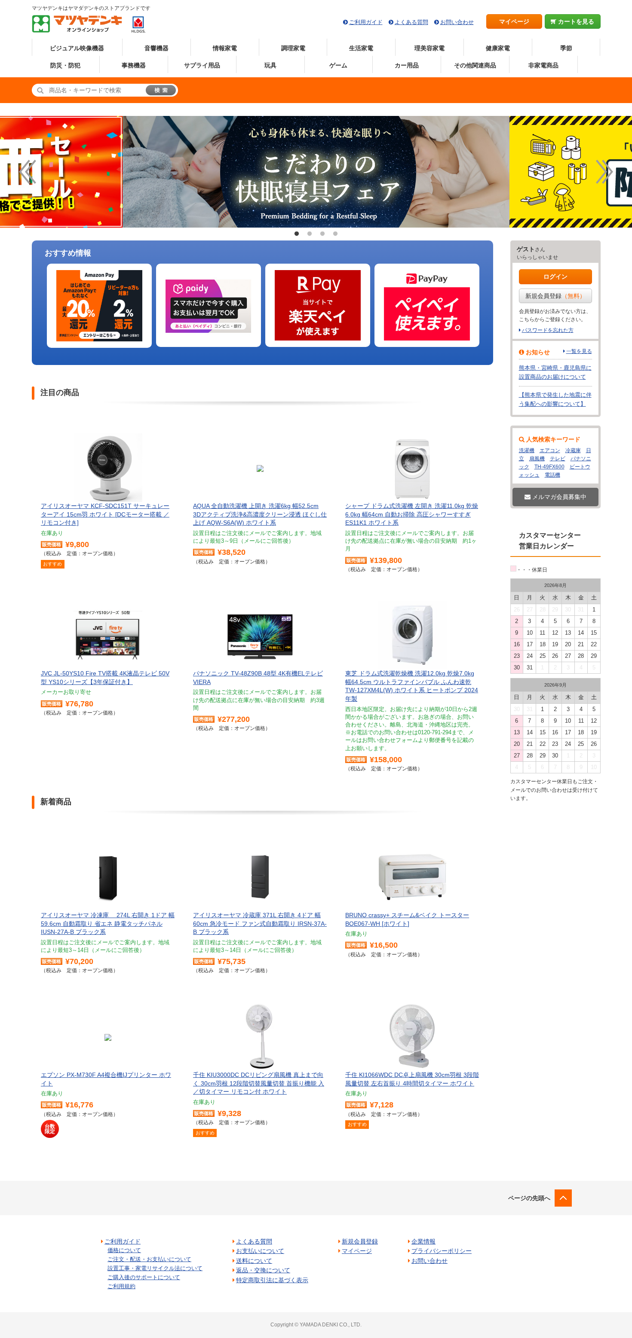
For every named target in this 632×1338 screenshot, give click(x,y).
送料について (254, 1260)
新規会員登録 (555, 295)
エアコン (550, 450)
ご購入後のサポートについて (143, 1277)
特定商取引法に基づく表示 (272, 1280)
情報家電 (225, 48)
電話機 (552, 475)
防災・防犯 (65, 65)
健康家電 (498, 48)
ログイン (555, 276)
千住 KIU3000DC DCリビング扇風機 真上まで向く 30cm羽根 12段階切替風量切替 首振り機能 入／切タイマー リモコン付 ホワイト (258, 1083)
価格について (124, 1250)
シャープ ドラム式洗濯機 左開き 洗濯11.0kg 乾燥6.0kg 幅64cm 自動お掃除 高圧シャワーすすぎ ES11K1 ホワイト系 (411, 514)
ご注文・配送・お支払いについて (149, 1259)
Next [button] (604, 172)
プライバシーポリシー (441, 1250)
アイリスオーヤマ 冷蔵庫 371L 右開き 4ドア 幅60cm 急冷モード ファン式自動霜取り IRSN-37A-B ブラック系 (260, 923)
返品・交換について (263, 1270)
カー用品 (407, 65)
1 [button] (296, 234)
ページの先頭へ (529, 1198)
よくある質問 (411, 22)
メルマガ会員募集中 (558, 496)
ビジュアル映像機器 (77, 48)
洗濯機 (526, 450)
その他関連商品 (475, 65)
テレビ (557, 459)
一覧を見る (579, 351)
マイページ (514, 21)
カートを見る (575, 21)
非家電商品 (543, 65)
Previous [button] (27, 172)
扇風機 (537, 459)
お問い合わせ (457, 22)
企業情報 (423, 1241)
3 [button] (322, 234)
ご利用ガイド (366, 22)
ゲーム (338, 65)
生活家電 (361, 48)
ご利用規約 (121, 1286)
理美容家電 (429, 48)
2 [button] (309, 234)
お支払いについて (260, 1250)
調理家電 (293, 48)
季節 (566, 48)
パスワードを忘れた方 (548, 330)
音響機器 (156, 48)
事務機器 (134, 65)
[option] (99, 306)
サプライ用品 (202, 65)
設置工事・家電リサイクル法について (154, 1268)
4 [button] (335, 234)
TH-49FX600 (549, 467)
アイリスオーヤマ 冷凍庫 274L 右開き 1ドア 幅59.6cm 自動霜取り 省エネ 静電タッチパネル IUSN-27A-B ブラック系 (108, 923)
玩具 (270, 65)
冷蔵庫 (573, 450)
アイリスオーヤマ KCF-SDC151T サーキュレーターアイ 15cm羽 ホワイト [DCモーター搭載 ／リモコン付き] (105, 514)
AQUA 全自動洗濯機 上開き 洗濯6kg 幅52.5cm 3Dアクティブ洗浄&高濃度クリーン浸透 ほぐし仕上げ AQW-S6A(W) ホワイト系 (260, 514)
